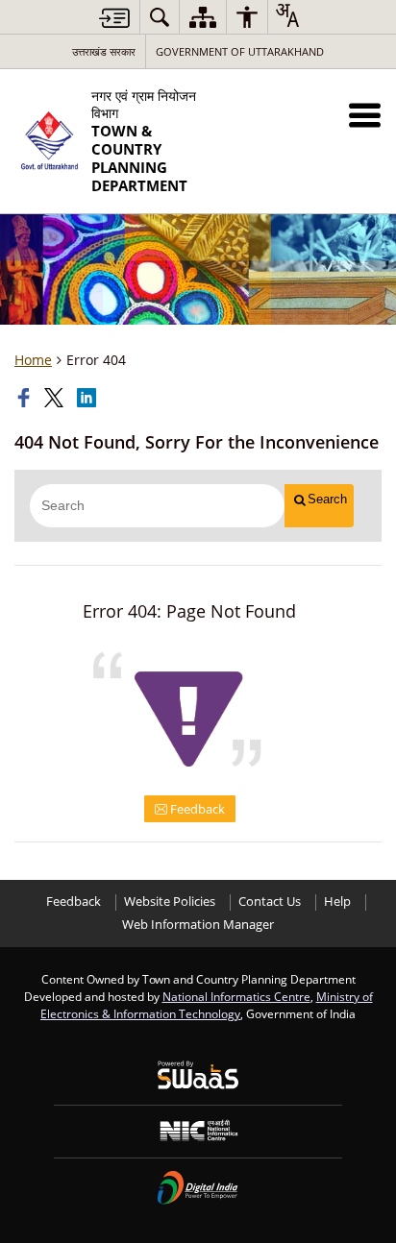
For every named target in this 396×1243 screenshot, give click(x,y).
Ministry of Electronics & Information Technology (206, 1004)
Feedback (196, 808)
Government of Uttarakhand (240, 51)
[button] (365, 115)
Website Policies (169, 901)
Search (327, 499)
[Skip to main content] (114, 18)
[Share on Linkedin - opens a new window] (88, 397)
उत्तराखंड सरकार (104, 51)
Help (337, 901)
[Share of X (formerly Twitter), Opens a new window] (55, 397)
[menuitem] (159, 17)
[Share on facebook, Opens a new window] (25, 397)
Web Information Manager (198, 924)
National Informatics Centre (236, 996)
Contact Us (269, 901)
